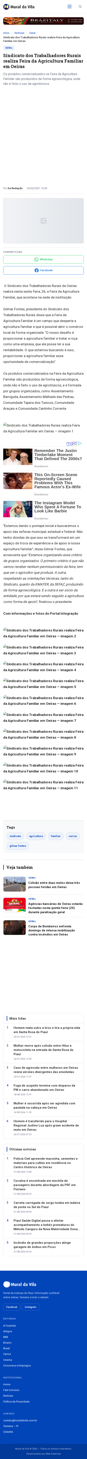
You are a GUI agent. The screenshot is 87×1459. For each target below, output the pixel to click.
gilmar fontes (18, 845)
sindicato (15, 836)
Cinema (7, 1359)
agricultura (36, 836)
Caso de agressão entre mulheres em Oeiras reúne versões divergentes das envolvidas (46, 1070)
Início (6, 32)
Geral (32, 32)
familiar (56, 836)
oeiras (73, 836)
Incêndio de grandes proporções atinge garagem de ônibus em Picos (42, 1245)
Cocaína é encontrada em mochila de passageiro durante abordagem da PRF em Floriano (45, 1185)
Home (6, 1384)
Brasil (6, 1348)
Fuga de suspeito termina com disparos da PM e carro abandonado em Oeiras (44, 1088)
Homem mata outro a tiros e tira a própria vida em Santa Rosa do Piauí (47, 1030)
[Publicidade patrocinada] (43, 21)
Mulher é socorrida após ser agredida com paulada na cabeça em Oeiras (44, 1105)
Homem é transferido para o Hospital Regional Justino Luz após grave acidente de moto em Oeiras (46, 1125)
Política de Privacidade (16, 1401)
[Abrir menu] (69, 6)
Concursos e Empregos (17, 1365)
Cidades (8, 1431)
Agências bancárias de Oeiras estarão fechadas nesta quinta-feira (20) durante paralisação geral (55, 908)
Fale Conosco (11, 1390)
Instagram (30, 1307)
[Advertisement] (43, 134)
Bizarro (7, 1342)
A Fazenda (9, 1325)
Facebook (11, 1307)
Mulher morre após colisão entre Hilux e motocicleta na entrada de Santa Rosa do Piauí (43, 1050)
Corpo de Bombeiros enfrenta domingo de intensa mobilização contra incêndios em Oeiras (51, 930)
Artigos (7, 1331)
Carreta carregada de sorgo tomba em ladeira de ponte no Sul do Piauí (47, 1205)
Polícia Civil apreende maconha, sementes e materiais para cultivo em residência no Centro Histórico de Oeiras (46, 1163)
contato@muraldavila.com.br (20, 1420)
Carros (7, 1354)
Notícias (19, 32)
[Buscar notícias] (80, 6)
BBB (5, 1336)
